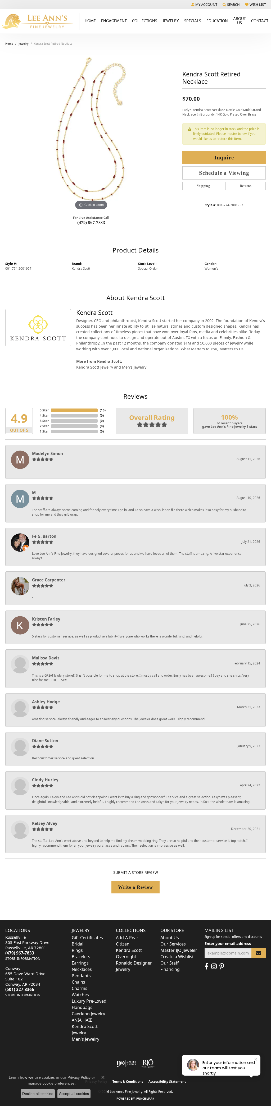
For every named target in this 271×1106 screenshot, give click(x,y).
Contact (259, 20)
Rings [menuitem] (77, 950)
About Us (239, 20)
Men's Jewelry (134, 367)
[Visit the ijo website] (126, 1063)
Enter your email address (228, 943)
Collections (144, 20)
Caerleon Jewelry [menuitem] (88, 1014)
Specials (192, 20)
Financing (170, 969)
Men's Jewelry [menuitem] (85, 1039)
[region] (91, 132)
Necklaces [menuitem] (82, 969)
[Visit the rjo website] (148, 1063)
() (103, 410)
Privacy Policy (79, 1077)
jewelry (24, 43)
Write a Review (135, 887)
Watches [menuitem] (80, 995)
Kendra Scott (81, 268)
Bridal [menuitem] (77, 944)
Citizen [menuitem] (122, 944)
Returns (246, 186)
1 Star (44, 431)
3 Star (44, 421)
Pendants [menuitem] (81, 976)
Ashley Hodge (46, 701)
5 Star (44, 410)
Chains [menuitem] (78, 982)
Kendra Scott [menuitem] (129, 950)
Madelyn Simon (47, 453)
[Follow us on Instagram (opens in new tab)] (214, 966)
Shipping (203, 186)
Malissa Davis (46, 657)
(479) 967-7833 (91, 222)
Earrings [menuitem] (80, 963)
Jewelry (170, 20)
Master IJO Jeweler (178, 950)
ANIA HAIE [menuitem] (82, 1020)
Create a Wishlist (177, 957)
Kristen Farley (46, 619)
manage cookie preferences (51, 1083)
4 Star (44, 415)
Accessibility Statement (167, 1081)
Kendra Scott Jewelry (94, 367)
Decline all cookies (37, 1093)
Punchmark (145, 1098)
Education (217, 20)
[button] (204, 4)
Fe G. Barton (44, 536)
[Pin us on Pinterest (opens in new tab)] (221, 966)
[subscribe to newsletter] (258, 953)
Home (90, 20)
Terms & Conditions (127, 1081)
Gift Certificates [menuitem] (87, 937)
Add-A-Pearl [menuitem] (127, 937)
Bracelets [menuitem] (81, 957)
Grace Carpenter (48, 579)
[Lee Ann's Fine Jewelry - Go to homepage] (39, 21)
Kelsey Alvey (44, 823)
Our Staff (169, 963)
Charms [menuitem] (79, 988)
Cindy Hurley (45, 779)
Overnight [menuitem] (126, 957)
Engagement (114, 20)
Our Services (173, 944)
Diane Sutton (45, 740)
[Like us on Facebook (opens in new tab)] (207, 966)
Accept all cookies (74, 1093)
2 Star (44, 426)
